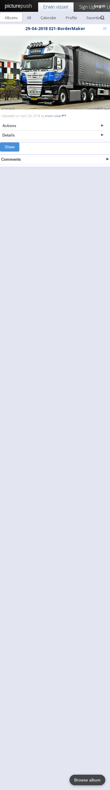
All (29, 17)
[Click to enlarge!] (55, 72)
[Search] (102, 17)
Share (10, 147)
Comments (11, 159)
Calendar (48, 17)
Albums (11, 17)
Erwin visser (56, 6)
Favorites (94, 17)
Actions (9, 126)
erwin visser (53, 116)
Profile (71, 17)
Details (8, 135)
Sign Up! (87, 6)
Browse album (87, 780)
